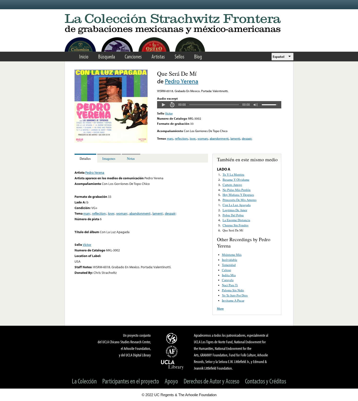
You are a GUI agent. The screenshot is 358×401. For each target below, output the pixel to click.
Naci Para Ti (230, 285)
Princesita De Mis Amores (239, 200)
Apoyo (171, 381)
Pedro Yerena (181, 81)
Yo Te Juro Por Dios (235, 295)
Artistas (158, 56)
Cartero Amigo (232, 184)
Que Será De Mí (233, 230)
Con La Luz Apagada (237, 205)
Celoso (226, 270)
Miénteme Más (232, 254)
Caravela (228, 280)
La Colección (84, 381)
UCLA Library (172, 364)
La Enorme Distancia (236, 220)
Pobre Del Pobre (233, 215)
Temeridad (229, 265)
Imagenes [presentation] (108, 158)
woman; (203, 138)
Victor (169, 113)
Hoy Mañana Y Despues (238, 194)
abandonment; (219, 138)
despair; (247, 138)
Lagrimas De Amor (235, 210)
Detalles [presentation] (85, 158)
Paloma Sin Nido (233, 290)
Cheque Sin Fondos (235, 225)
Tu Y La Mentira (233, 174)
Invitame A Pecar (233, 300)
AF (172, 351)
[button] (163, 105)
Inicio (83, 56)
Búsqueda (106, 56)
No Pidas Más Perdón (237, 190)
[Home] (179, 24)
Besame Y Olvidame (236, 179)
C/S (172, 338)
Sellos (179, 56)
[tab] (86, 158)
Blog (198, 56)
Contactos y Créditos (265, 381)
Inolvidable (229, 260)
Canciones (133, 56)
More (220, 308)
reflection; (181, 138)
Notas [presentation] (131, 158)
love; (193, 138)
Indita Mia (229, 275)
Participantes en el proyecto (130, 381)
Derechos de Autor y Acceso (211, 381)
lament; (235, 138)
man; (170, 138)
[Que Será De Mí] (111, 141)
